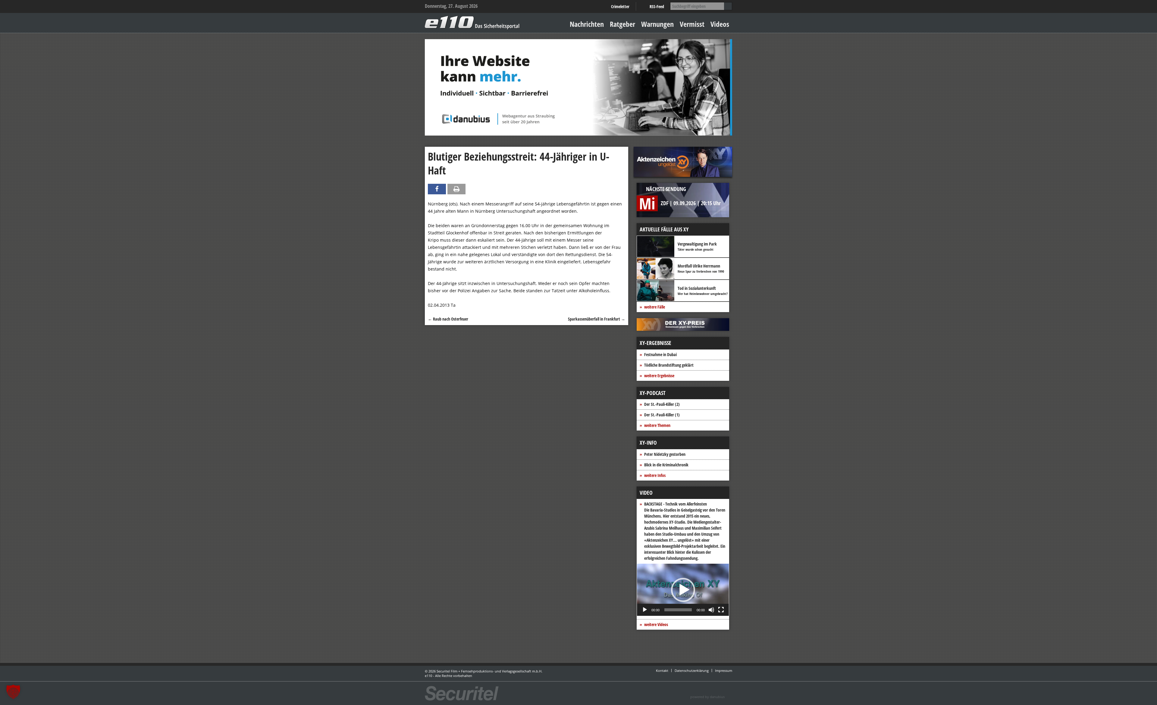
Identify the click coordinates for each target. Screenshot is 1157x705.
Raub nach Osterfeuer (448, 319)
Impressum (723, 670)
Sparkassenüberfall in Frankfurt (596, 319)
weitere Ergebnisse (659, 375)
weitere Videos (656, 624)
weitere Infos (655, 475)
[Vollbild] (721, 610)
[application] (683, 590)
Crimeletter (620, 6)
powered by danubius (707, 696)
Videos (719, 24)
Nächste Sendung (666, 189)
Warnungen (657, 24)
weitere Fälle (654, 307)
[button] (683, 590)
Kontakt (662, 670)
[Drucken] (456, 189)
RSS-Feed (657, 6)
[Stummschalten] (711, 610)
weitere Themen (657, 425)
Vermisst (692, 24)
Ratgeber (622, 24)
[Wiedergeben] (645, 610)
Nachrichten (587, 24)
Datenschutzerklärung (692, 670)
